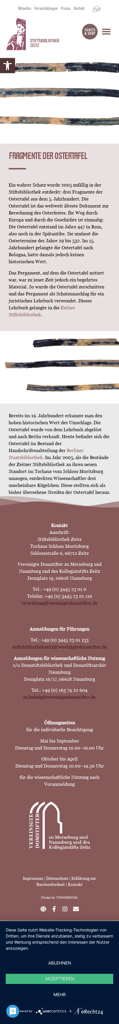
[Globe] (43, 909)
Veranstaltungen (46, 9)
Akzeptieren (59, 978)
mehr (59, 994)
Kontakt (79, 9)
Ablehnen (59, 963)
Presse (65, 9)
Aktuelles (24, 9)
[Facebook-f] (54, 909)
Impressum (33, 878)
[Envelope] (76, 909)
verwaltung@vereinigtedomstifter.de (59, 603)
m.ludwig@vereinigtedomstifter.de (59, 697)
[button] (7, 65)
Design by (48, 897)
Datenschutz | (58, 878)
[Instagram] (65, 909)
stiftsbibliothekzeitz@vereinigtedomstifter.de (59, 647)
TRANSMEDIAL (67, 897)
